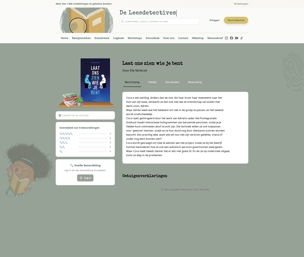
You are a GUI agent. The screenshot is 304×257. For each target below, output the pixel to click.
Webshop (198, 38)
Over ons (168, 38)
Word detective (236, 20)
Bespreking (195, 82)
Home (64, 38)
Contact (183, 38)
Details (152, 82)
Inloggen (214, 20)
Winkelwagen (241, 3)
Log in (87, 177)
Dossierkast (102, 38)
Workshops (135, 38)
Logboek (118, 38)
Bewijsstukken (81, 38)
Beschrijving (132, 82)
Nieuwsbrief (215, 38)
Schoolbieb (152, 38)
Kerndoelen (172, 82)
